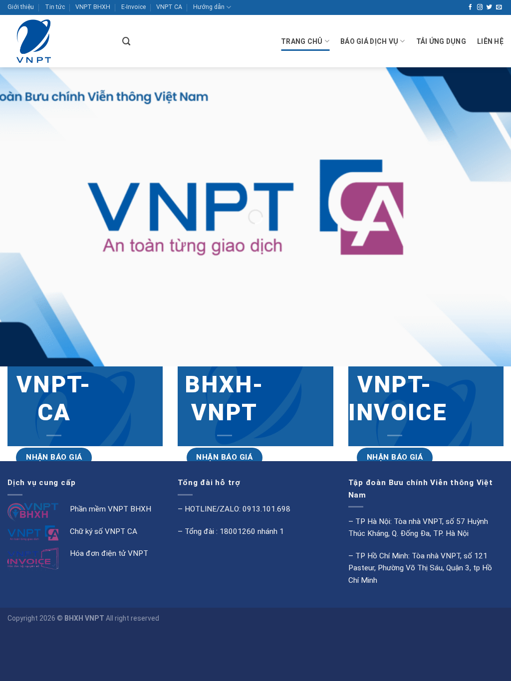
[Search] (126, 41)
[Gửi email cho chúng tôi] (499, 7)
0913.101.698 (266, 509)
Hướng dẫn (209, 6)
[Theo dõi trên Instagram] (480, 7)
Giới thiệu (20, 6)
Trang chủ (302, 41)
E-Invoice (133, 6)
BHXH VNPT (84, 618)
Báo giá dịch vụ (369, 41)
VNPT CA (169, 6)
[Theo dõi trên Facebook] (471, 7)
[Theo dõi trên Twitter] (490, 7)
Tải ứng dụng (441, 41)
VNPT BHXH (92, 6)
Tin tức (55, 6)
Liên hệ (490, 41)
